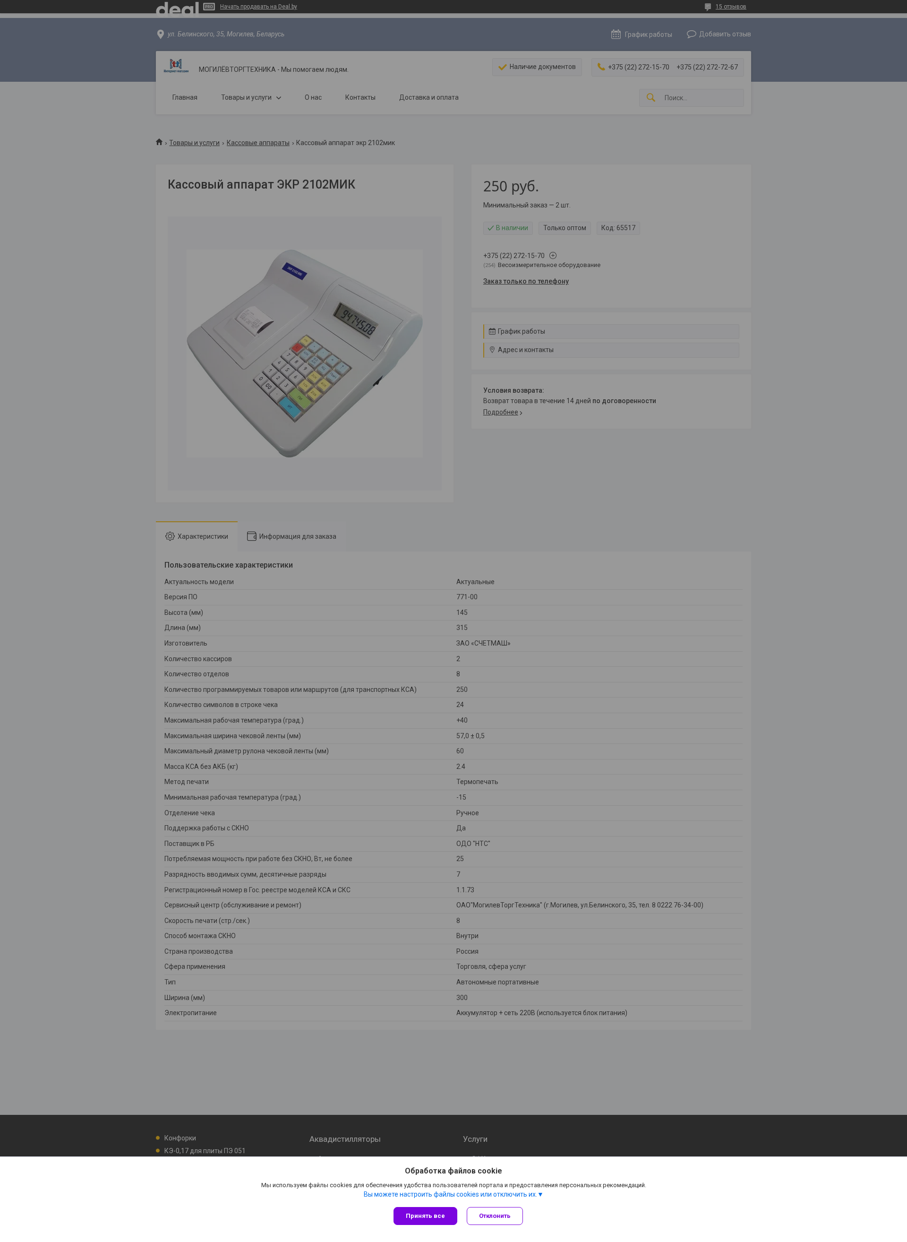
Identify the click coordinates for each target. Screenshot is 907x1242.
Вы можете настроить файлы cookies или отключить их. (450, 1194)
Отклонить (495, 1215)
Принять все (425, 1215)
